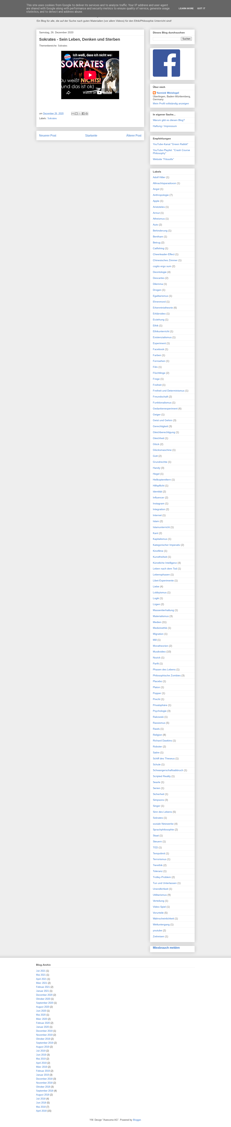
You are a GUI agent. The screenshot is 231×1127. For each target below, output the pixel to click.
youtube (157, 930)
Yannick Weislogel (167, 92)
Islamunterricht (161, 527)
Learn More (186, 8)
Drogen (157, 289)
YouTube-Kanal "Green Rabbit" (170, 144)
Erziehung (158, 319)
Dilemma (158, 283)
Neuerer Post (47, 135)
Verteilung (158, 900)
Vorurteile (158, 912)
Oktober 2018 (43, 1086)
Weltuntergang (161, 924)
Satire (156, 752)
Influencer (158, 497)
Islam (156, 521)
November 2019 (44, 1035)
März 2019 (41, 1067)
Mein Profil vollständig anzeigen (171, 103)
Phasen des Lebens (164, 669)
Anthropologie (161, 194)
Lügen (156, 604)
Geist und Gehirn (162, 420)
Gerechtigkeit (160, 426)
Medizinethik (160, 627)
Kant (155, 533)
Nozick (156, 657)
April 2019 (41, 1063)
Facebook (158, 349)
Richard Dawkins (162, 740)
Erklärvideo (159, 313)
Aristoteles (159, 206)
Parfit (156, 663)
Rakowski (158, 716)
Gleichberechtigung (164, 432)
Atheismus (159, 218)
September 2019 (44, 1042)
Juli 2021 (40, 970)
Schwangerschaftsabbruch (168, 770)
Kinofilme (158, 550)
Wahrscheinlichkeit (163, 918)
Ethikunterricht (161, 331)
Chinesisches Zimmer (165, 260)
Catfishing (158, 248)
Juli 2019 (40, 1050)
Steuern (157, 841)
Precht (156, 699)
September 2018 (44, 1090)
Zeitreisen (158, 936)
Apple (156, 200)
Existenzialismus (162, 337)
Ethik (155, 325)
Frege (156, 378)
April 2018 (41, 1110)
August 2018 (42, 1094)
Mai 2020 (41, 1014)
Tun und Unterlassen (165, 883)
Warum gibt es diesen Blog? (169, 120)
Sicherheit (158, 794)
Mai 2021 (41, 974)
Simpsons (158, 799)
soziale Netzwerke (163, 823)
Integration (159, 509)
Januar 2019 (42, 1074)
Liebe (156, 586)
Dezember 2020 (44, 995)
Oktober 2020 (43, 999)
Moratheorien (160, 645)
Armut (156, 212)
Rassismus (159, 722)
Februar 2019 (43, 1070)
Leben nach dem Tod (165, 568)
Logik (156, 598)
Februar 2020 (43, 1023)
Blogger (137, 1120)
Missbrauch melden (166, 947)
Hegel (156, 473)
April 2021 (41, 979)
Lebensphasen (161, 574)
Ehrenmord (159, 301)
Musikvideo (159, 651)
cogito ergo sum (162, 266)
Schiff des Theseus (164, 758)
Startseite (91, 135)
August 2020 (42, 1006)
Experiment (159, 343)
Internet (157, 515)
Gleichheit (158, 438)
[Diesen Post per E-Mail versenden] (73, 113)
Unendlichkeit (160, 888)
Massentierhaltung (163, 610)
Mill (155, 639)
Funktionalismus (162, 402)
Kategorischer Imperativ (166, 544)
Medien (157, 622)
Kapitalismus (160, 538)
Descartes (158, 278)
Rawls (156, 728)
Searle (156, 782)
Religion (157, 734)
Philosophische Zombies (167, 675)
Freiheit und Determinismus (168, 390)
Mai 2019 (41, 1058)
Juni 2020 (41, 1010)
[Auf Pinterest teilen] (86, 113)
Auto (155, 224)
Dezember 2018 (44, 1078)
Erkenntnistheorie (163, 307)
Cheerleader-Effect (164, 254)
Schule (157, 764)
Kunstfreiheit (160, 556)
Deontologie (160, 272)
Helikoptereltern (162, 479)
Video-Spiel (159, 906)
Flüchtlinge (159, 372)
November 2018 (44, 1082)
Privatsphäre (160, 705)
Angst (156, 189)
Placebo (157, 681)
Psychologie (160, 710)
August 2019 (42, 1046)
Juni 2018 (41, 1102)
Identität (157, 491)
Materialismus (161, 616)
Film (155, 366)
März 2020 (41, 1019)
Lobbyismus (160, 592)
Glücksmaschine (162, 449)
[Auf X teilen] (80, 113)
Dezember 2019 (44, 1031)
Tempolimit (159, 853)
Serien (156, 788)
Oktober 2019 (43, 1038)
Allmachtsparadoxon (164, 183)
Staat (156, 835)
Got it (201, 8)
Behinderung (160, 230)
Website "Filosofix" (163, 159)
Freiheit (157, 384)
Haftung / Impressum (165, 126)
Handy (156, 467)
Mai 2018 (41, 1106)
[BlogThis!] (76, 113)
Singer (156, 805)
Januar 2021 (42, 991)
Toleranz (158, 871)
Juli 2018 (40, 1098)
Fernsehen (159, 361)
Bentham (158, 236)
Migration (158, 633)
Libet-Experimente (163, 580)
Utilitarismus (160, 894)
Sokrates (52, 118)
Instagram (158, 503)
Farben (157, 355)
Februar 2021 (43, 987)
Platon (156, 687)
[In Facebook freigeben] (83, 113)
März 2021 (41, 983)
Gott (155, 455)
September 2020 (44, 1002)
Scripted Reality (162, 776)
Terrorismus (159, 859)
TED (155, 847)
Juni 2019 (41, 1054)
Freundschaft (160, 396)
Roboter (157, 746)
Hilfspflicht (158, 485)
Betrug (156, 242)
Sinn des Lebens (162, 811)
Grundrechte (160, 461)
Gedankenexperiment (165, 408)
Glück (156, 444)
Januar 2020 (42, 1027)
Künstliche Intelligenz (165, 562)
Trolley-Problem (162, 877)
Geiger (157, 414)
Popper (157, 693)
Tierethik (158, 865)
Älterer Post (133, 135)
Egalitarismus (160, 295)
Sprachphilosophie (163, 829)
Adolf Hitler (159, 177)
